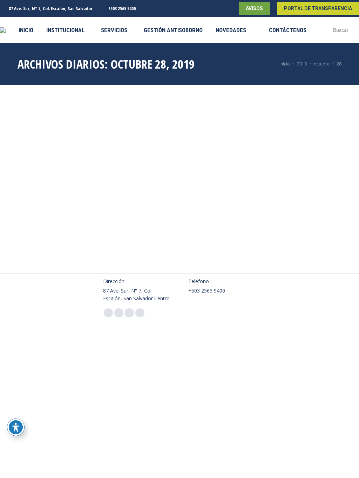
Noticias (26, 181)
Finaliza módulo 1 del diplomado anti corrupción (60, 166)
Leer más (28, 267)
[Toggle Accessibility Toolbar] (15, 427)
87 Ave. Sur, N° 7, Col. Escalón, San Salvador (51, 8)
